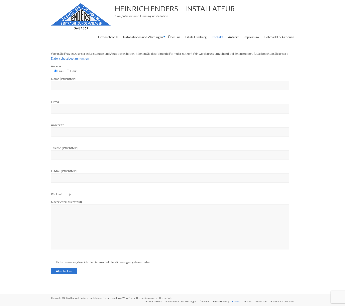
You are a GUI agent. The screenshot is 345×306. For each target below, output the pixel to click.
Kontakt (217, 37)
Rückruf (61, 194)
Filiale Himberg (196, 37)
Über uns (174, 37)
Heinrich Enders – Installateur (175, 8)
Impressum (251, 37)
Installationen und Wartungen (143, 37)
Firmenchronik (108, 37)
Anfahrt (233, 37)
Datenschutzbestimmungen (70, 58)
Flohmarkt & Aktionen (279, 37)
